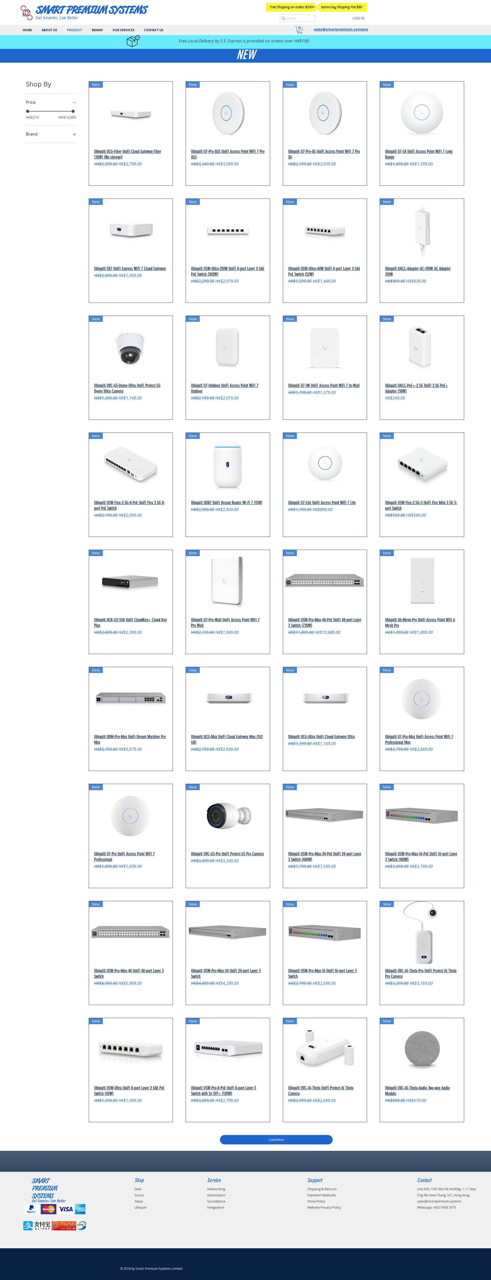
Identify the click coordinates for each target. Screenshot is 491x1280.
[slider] (28, 111)
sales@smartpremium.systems (341, 29)
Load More (276, 1140)
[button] (299, 30)
